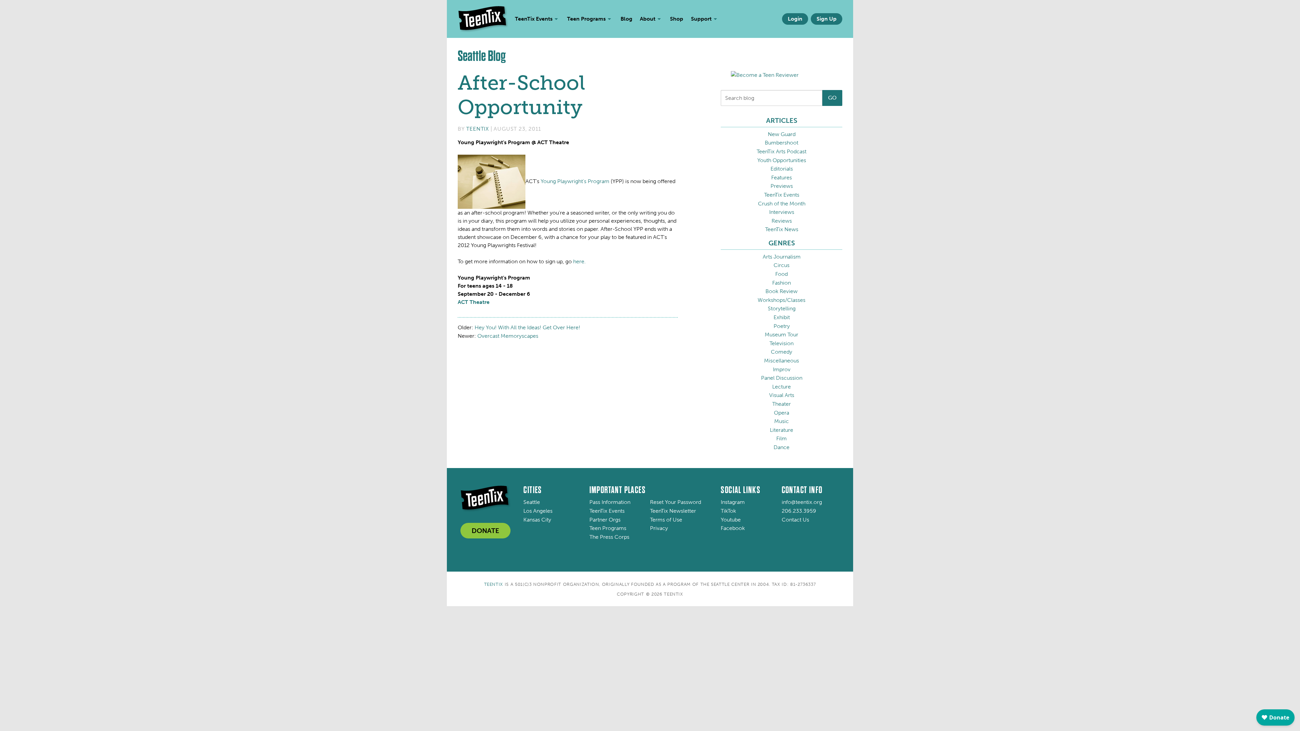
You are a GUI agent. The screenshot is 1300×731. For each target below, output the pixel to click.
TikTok (728, 511)
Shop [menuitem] (676, 19)
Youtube (731, 519)
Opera (781, 412)
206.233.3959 (799, 511)
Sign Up (827, 19)
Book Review (781, 291)
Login (795, 19)
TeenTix (477, 129)
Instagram (733, 502)
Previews (782, 186)
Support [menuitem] (701, 19)
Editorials (782, 168)
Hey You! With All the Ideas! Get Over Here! (527, 327)
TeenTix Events (781, 195)
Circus (781, 265)
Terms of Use (666, 519)
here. (579, 261)
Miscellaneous (781, 360)
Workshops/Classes (781, 300)
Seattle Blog (482, 56)
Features (781, 177)
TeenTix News (781, 229)
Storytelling (782, 308)
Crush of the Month (781, 203)
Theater (781, 404)
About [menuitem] (647, 19)
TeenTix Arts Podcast (781, 151)
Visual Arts (781, 395)
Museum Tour (781, 334)
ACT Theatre (474, 302)
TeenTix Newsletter (673, 511)
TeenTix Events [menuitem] (533, 19)
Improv (781, 369)
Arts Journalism (782, 256)
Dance (781, 447)
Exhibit (782, 317)
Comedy (781, 352)
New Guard (782, 134)
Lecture (781, 386)
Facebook (733, 528)
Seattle (531, 502)
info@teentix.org (802, 502)
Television (782, 343)
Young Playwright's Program (575, 181)
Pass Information (609, 502)
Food (781, 274)
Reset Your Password (675, 502)
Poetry (782, 326)
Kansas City (537, 519)
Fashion (781, 283)
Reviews (782, 221)
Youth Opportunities (781, 160)
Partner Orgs (605, 519)
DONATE (485, 531)
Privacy (659, 528)
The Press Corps (609, 537)
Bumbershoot (781, 142)
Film (781, 438)
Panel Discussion (781, 378)
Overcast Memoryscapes (507, 336)
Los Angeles (537, 511)
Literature (781, 430)
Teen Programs (607, 528)
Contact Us (795, 519)
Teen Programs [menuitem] (586, 19)
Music (781, 421)
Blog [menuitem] (626, 19)
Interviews (781, 212)
